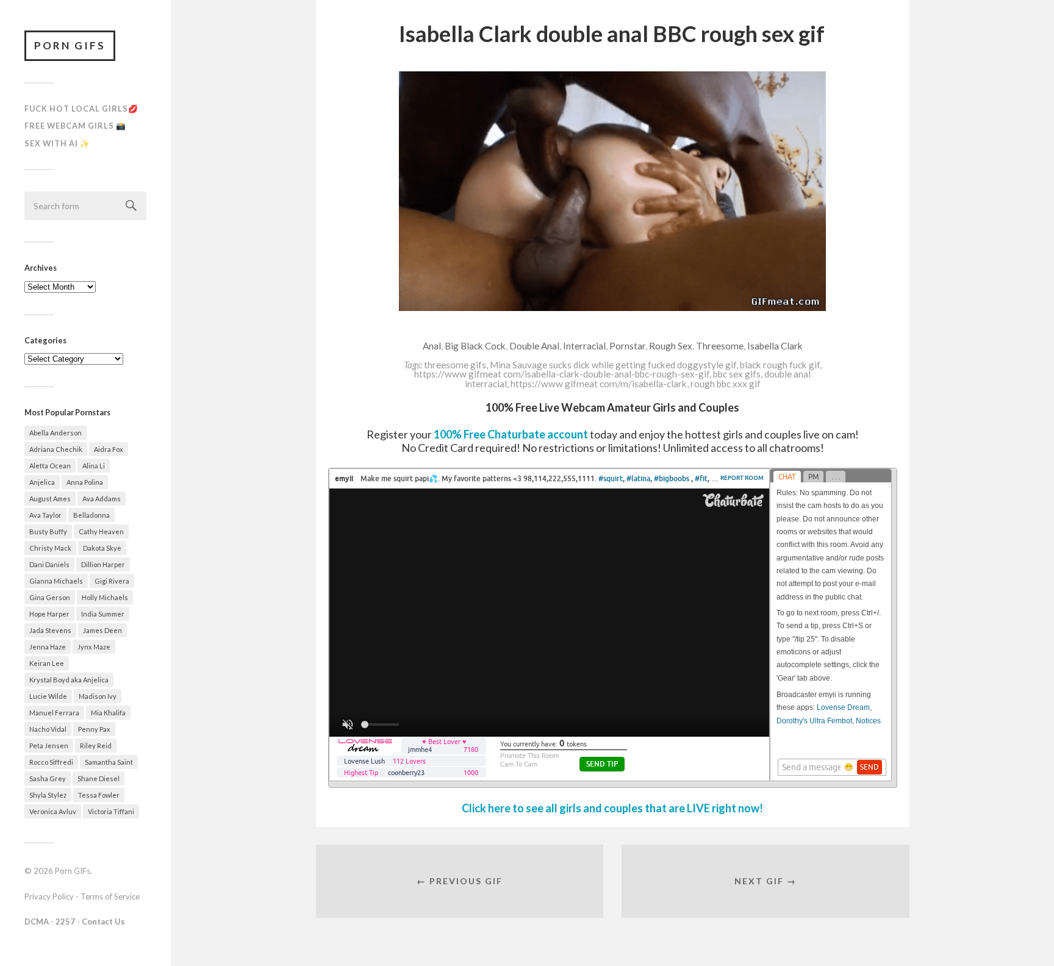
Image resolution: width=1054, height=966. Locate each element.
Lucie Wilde (48, 696)
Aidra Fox (108, 449)
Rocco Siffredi (51, 762)
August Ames (50, 499)
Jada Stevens (50, 630)
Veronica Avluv (52, 811)
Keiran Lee (46, 663)
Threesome (720, 345)
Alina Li (93, 466)
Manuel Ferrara (54, 713)
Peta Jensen (48, 746)
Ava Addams (101, 499)
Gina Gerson (49, 597)
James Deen (102, 630)
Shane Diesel (98, 778)
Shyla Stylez (47, 795)
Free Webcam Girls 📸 (75, 126)
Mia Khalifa (108, 713)
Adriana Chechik (55, 449)
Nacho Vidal (47, 729)
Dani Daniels (49, 564)
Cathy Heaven (101, 531)
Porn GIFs (70, 45)
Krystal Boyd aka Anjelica (69, 680)
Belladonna (91, 515)
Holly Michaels (105, 597)
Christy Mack (50, 548)
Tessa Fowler (99, 795)
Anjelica (42, 482)
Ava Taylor (45, 515)
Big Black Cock (475, 345)
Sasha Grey (47, 778)
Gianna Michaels (56, 581)
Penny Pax (94, 729)
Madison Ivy (98, 696)
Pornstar (627, 345)
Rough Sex (670, 345)
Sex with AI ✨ (57, 143)
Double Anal (534, 345)
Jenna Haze (47, 647)
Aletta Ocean (50, 466)
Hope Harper (49, 614)
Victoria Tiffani (111, 811)
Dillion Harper (103, 564)
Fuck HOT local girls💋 (81, 108)
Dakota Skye (102, 548)
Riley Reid (96, 746)
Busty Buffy (48, 531)
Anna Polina (84, 482)
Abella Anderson (55, 433)
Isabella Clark (775, 345)
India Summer (102, 614)
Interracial (584, 345)
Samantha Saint (109, 762)
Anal (432, 345)
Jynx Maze (93, 647)
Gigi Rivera (112, 581)
